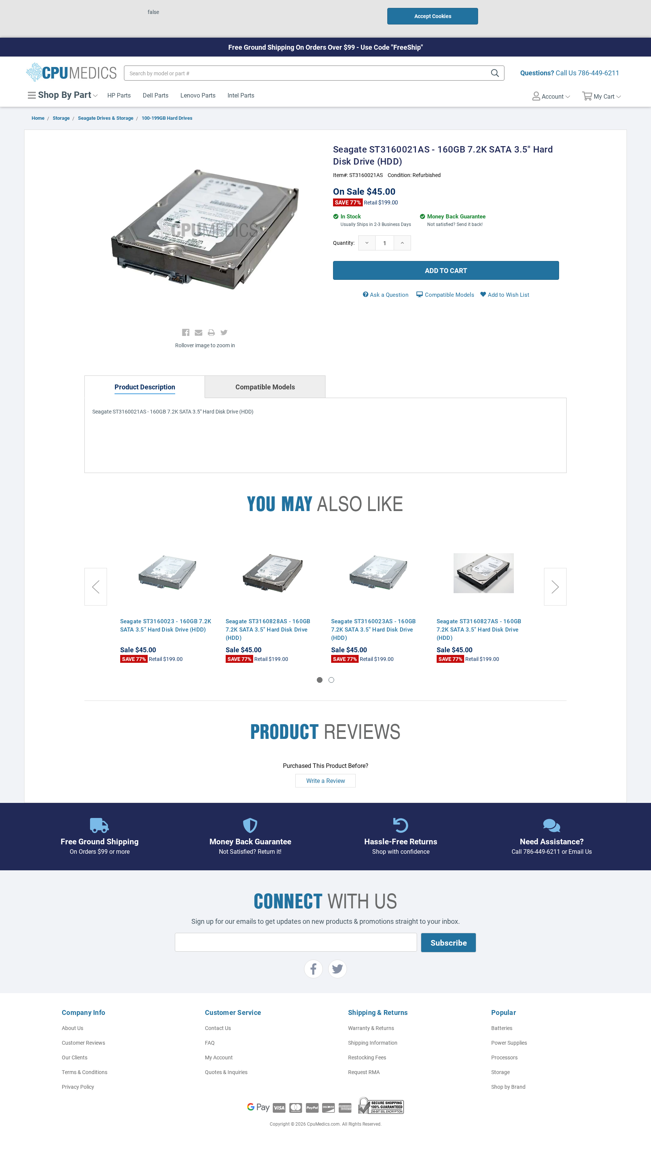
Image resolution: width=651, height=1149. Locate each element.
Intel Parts (241, 95)
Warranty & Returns (371, 1028)
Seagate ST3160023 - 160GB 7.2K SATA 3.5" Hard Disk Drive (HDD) (165, 625)
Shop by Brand (508, 1086)
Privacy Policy (78, 1086)
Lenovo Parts (197, 95)
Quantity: (344, 242)
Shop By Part (63, 95)
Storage (500, 1072)
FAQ (210, 1042)
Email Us (580, 851)
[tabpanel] (167, 598)
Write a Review (325, 780)
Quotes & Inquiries (226, 1072)
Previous (95, 587)
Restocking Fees (367, 1057)
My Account (219, 1057)
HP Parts (119, 95)
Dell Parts (155, 95)
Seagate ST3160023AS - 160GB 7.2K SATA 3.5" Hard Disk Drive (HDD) (373, 629)
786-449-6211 (598, 72)
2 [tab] (331, 680)
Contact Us (218, 1028)
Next (555, 587)
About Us (72, 1028)
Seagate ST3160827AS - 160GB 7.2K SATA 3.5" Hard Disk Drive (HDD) (479, 629)
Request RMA (364, 1072)
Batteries (501, 1028)
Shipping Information (372, 1042)
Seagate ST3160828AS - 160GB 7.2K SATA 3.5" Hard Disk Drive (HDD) (268, 629)
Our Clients (74, 1057)
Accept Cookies (432, 16)
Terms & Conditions (84, 1072)
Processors (504, 1057)
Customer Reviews (83, 1042)
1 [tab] (319, 680)
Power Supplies (509, 1042)
